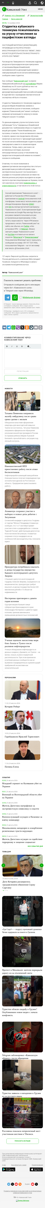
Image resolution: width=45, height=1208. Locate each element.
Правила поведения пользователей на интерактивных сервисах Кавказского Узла (22, 1192)
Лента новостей (16, 19)
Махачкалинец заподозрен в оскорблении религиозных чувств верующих (22, 829)
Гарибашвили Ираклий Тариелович (22, 736)
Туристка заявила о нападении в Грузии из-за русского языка (21, 1095)
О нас (4, 1165)
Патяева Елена (12, 766)
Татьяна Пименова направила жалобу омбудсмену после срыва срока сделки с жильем (20, 416)
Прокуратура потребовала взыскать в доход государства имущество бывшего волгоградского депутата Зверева (22, 571)
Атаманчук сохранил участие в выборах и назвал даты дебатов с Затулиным (21, 514)
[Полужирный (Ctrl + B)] (6, 346)
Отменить (22, 378)
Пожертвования (37, 1165)
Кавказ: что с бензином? (14, 16)
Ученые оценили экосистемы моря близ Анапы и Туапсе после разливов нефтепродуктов (21, 643)
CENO (31, 204)
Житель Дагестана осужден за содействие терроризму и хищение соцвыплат (22, 841)
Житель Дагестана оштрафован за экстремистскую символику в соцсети (20, 807)
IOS (10, 207)
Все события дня (35, 846)
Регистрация (22, 371)
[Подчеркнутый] (16, 346)
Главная (5, 19)
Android (21, 199)
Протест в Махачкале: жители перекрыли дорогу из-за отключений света (22, 971)
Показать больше (22, 1141)
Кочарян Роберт (12, 706)
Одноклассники (31, 237)
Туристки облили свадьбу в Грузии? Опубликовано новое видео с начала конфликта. (19, 1012)
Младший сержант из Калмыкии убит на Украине (22, 785)
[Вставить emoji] (28, 346)
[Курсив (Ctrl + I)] (11, 346)
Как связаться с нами (18, 1165)
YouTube (11, 234)
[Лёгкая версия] (13, 3)
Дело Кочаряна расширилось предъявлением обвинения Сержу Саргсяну (18, 884)
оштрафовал (31, 84)
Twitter (26, 226)
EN (8, 2)
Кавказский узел (21, 81)
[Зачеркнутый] (21, 346)
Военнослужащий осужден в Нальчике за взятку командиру (22, 818)
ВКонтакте (18, 237)
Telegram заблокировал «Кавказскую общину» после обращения (20, 1057)
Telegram (24, 229)
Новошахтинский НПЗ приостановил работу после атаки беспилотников (21, 469)
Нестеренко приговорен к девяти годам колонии (21, 600)
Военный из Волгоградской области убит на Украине (22, 796)
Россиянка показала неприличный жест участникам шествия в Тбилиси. (21, 1132)
